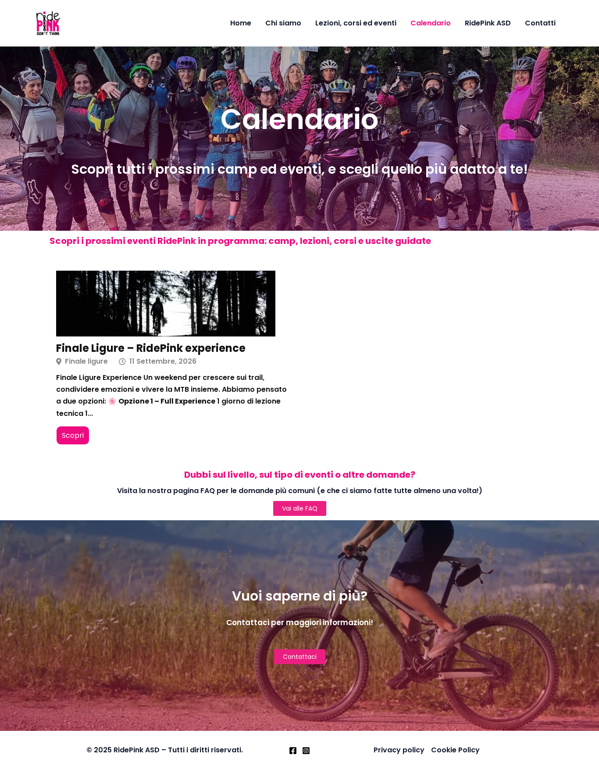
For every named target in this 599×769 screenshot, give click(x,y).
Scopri (73, 435)
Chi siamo (283, 23)
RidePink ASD (488, 23)
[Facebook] (293, 751)
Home (240, 23)
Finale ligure (86, 361)
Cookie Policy (455, 750)
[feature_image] (165, 303)
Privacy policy (399, 750)
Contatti (540, 23)
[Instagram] (306, 751)
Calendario (430, 23)
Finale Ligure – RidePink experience (151, 348)
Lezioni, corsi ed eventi (355, 23)
